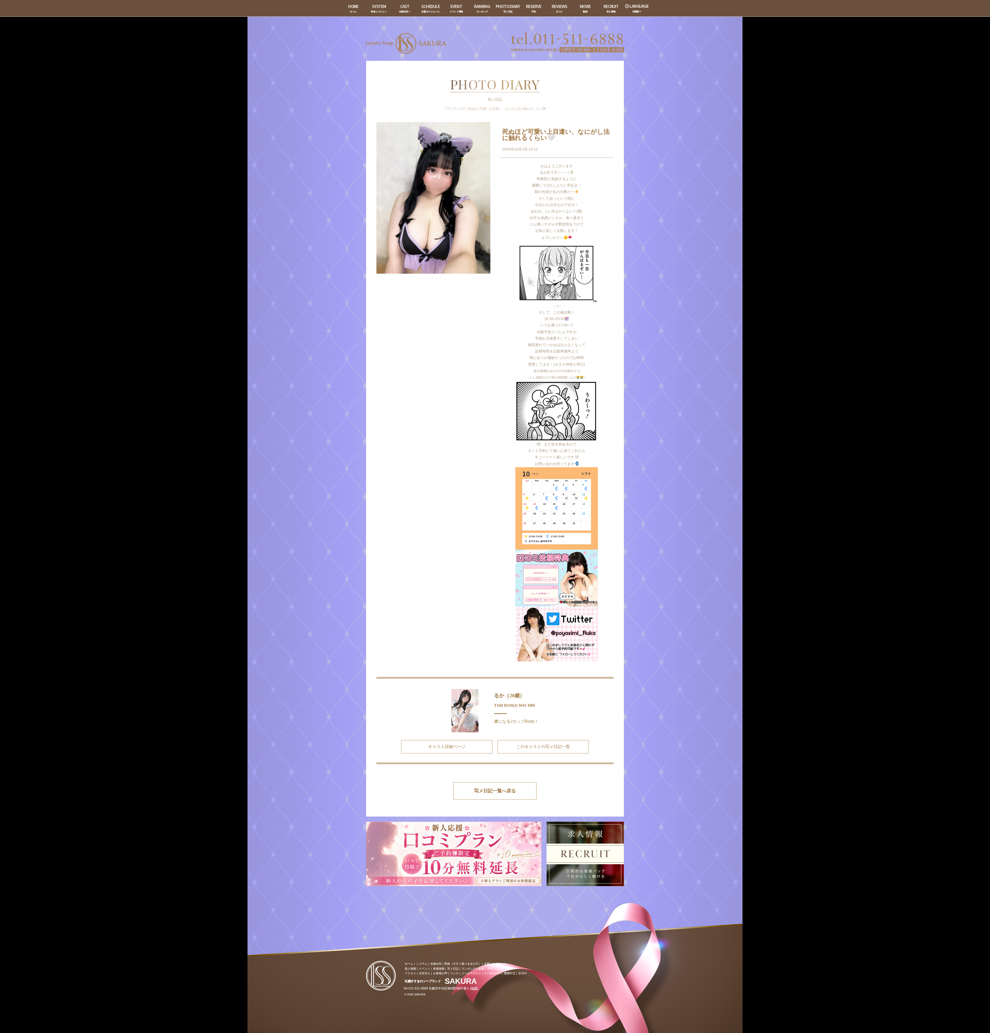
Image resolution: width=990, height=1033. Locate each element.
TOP (447, 109)
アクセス (410, 973)
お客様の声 (440, 973)
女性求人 (424, 973)
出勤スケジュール (495, 963)
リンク (454, 973)
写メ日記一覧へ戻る (495, 790)
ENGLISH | (496, 973)
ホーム (409, 963)
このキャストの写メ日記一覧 (543, 746)
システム (421, 963)
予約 (490, 968)
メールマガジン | (472, 973)
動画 (481, 968)
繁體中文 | (510, 973)
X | (486, 973)
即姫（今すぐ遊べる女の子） (462, 963)
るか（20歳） (509, 695)
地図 (474, 988)
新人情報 (410, 968)
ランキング (468, 968)
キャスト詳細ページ (446, 746)
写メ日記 (459, 109)
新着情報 (438, 968)
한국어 (522, 973)
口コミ (500, 968)
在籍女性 (436, 963)
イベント (424, 968)
